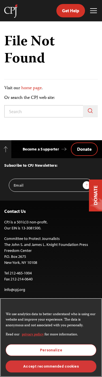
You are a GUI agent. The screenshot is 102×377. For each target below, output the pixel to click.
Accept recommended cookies (50, 366)
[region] (51, 337)
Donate (84, 149)
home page (31, 88)
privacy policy (33, 335)
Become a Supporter (41, 149)
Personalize (51, 350)
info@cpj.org (14, 289)
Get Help (70, 10)
